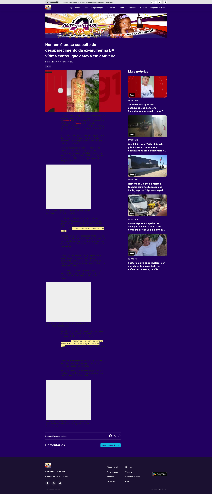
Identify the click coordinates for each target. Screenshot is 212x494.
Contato (122, 8)
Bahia (48, 66)
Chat (86, 8)
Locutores (110, 8)
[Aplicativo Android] (165, 2)
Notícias (143, 8)
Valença (78, 123)
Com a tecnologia (156, 489)
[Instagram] (152, 2)
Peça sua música (157, 8)
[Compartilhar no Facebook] (110, 436)
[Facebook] (155, 2)
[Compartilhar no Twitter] (115, 436)
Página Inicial (74, 8)
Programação (97, 8)
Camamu (67, 121)
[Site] (159, 2)
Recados (132, 8)
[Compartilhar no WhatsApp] (119, 436)
